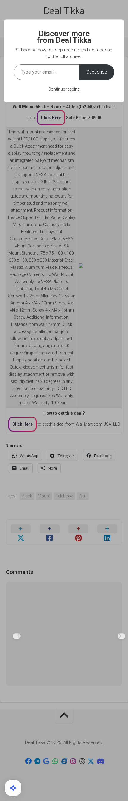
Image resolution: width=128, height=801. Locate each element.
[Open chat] (13, 788)
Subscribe (96, 72)
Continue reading (64, 89)
